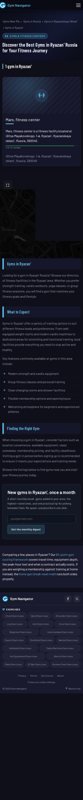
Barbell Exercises (68, 640)
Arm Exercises (41, 623)
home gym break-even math (37, 574)
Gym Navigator (21, 598)
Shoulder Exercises (67, 615)
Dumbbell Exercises (41, 640)
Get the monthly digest (26, 529)
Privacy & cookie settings (41, 682)
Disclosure (47, 675)
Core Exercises (67, 623)
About (60, 675)
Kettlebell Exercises (20, 648)
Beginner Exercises (21, 632)
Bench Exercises (63, 656)
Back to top (74, 688)
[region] (41, 218)
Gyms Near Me (11, 21)
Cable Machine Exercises (60, 648)
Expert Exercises (14, 640)
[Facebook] (68, 598)
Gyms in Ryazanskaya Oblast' (60, 21)
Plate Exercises (13, 664)
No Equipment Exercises (23, 656)
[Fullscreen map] (7, 185)
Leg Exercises (15, 623)
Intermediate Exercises (60, 632)
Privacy (22, 675)
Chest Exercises (14, 615)
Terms (33, 675)
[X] (77, 598)
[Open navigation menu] (78, 5)
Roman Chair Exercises (65, 664)
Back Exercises (39, 615)
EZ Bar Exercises (37, 664)
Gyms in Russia (32, 21)
